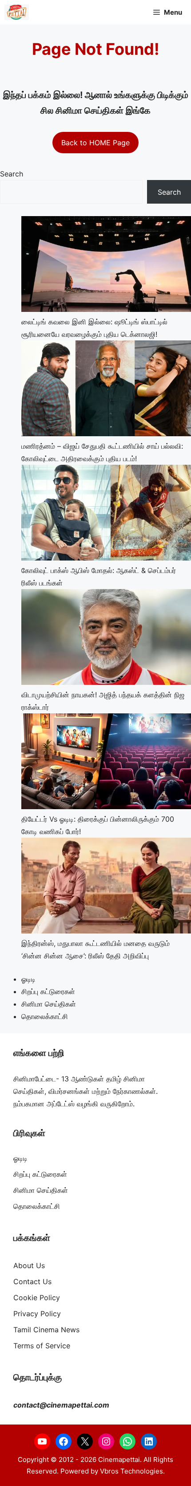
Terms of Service (41, 1345)
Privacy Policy (37, 1313)
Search (11, 173)
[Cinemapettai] (16, 12)
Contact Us (32, 1281)
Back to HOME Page (95, 142)
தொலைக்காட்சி (44, 1016)
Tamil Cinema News (46, 1329)
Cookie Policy (36, 1297)
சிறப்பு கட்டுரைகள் (48, 991)
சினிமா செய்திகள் (48, 1003)
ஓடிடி (28, 978)
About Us (29, 1265)
